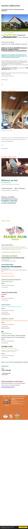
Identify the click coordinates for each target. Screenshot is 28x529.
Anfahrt (4, 396)
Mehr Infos (11, 527)
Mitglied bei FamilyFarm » (16, 249)
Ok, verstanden (23, 527)
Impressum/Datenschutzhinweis (18, 396)
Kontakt (9, 396)
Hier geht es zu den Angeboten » (7, 273)
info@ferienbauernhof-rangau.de (17, 403)
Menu (2, 1)
